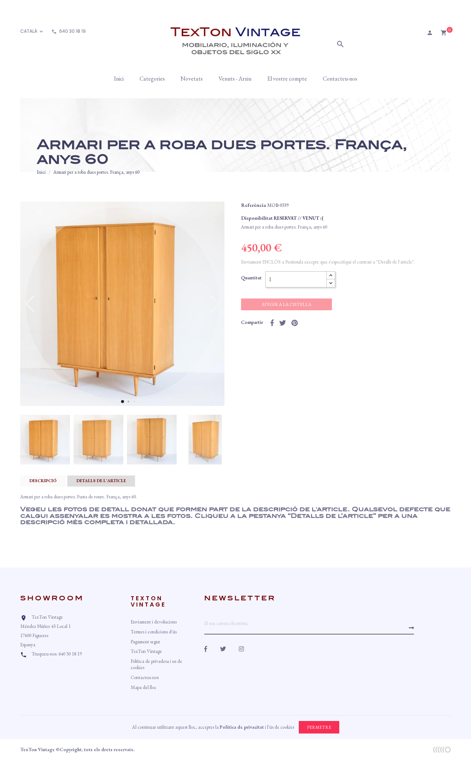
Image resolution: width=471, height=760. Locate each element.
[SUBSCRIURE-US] (411, 628)
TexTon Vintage (146, 651)
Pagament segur (145, 642)
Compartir (272, 322)
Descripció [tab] (43, 481)
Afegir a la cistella (286, 304)
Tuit (282, 322)
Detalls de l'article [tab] (101, 481)
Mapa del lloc (143, 687)
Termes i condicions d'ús (154, 632)
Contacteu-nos (145, 677)
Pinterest (294, 322)
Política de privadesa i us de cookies (156, 664)
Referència (253, 205)
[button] (122, 401)
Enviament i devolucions (154, 622)
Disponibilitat (257, 218)
